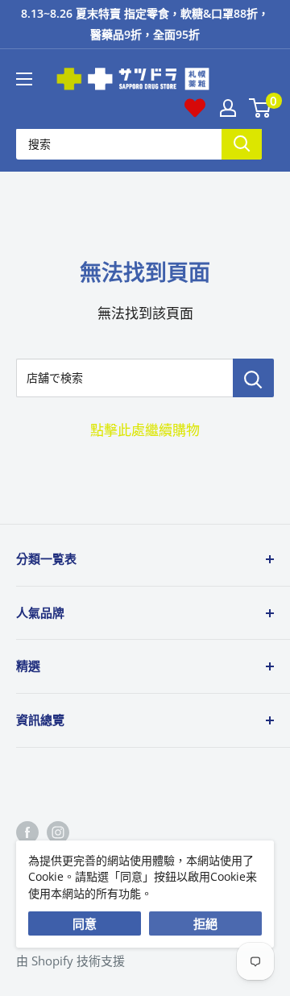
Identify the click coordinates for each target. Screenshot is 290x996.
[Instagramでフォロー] (58, 832)
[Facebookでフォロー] (27, 832)
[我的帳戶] (228, 108)
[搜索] (242, 144)
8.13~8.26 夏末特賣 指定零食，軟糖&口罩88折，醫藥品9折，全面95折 (145, 24)
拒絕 (205, 923)
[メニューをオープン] (24, 79)
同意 (84, 923)
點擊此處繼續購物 (145, 430)
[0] (261, 108)
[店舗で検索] (253, 378)
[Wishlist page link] (194, 108)
